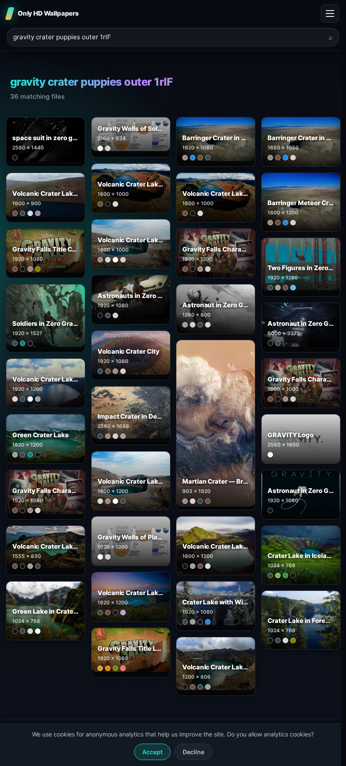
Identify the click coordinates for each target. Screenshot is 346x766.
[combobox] (168, 37)
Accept (152, 751)
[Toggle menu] (330, 13)
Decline (193, 751)
